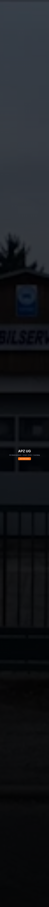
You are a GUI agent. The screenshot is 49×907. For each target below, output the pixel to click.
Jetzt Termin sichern (24, 458)
